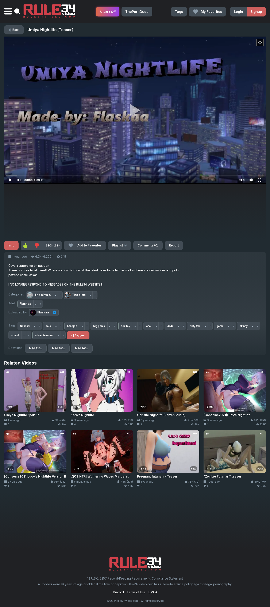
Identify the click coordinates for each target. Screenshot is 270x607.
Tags (179, 12)
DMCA (152, 592)
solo (48, 326)
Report (174, 245)
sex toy (125, 326)
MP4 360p (81, 348)
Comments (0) (148, 245)
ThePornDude (136, 12)
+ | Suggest (78, 335)
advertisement (44, 335)
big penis (99, 326)
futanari (25, 326)
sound (15, 335)
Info (11, 245)
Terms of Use (136, 592)
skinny (244, 326)
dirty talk (195, 326)
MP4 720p (35, 348)
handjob (72, 326)
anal (148, 326)
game (220, 326)
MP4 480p (58, 348)
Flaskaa (43, 312)
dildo (170, 326)
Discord (118, 592)
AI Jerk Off (108, 12)
